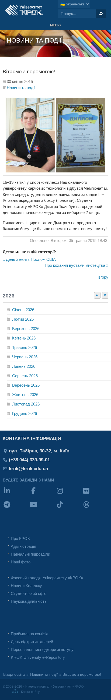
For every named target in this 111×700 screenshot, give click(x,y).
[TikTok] (69, 508)
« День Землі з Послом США (29, 259)
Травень (24, 347)
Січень (23, 309)
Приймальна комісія (29, 634)
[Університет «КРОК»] (24, 10)
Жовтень (25, 394)
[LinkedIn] (16, 494)
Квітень (24, 338)
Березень (25, 328)
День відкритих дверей (32, 641)
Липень (23, 366)
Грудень (24, 413)
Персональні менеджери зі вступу (42, 649)
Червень (24, 357)
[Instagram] (69, 494)
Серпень (25, 375)
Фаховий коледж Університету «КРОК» (47, 578)
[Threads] (95, 508)
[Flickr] (95, 494)
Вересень (26, 385)
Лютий (23, 319)
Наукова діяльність (29, 601)
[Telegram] (16, 508)
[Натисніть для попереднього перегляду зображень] (55, 174)
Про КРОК (20, 538)
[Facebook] (42, 494)
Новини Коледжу (26, 585)
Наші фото (20, 562)
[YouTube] (42, 508)
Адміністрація (23, 546)
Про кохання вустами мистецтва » (76, 265)
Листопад (26, 404)
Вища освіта (14, 675)
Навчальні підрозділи (30, 554)
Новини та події (21, 87)
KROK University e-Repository (38, 657)
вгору (103, 277)
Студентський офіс (28, 593)
